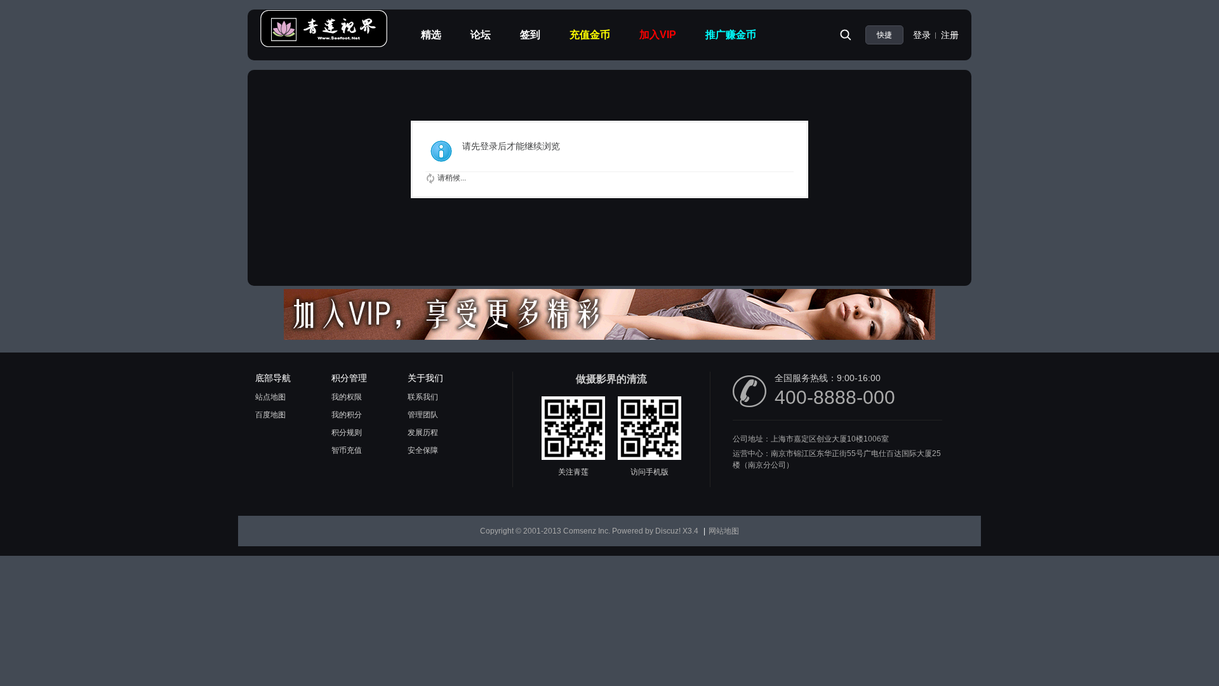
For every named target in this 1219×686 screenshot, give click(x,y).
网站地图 (724, 531)
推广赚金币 (730, 34)
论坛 (480, 34)
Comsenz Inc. (586, 531)
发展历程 (423, 432)
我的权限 (346, 397)
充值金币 (590, 34)
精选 (431, 34)
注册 (950, 35)
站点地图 (270, 397)
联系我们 (423, 397)
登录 (922, 35)
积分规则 (346, 432)
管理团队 (423, 414)
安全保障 (423, 450)
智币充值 (346, 450)
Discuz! (668, 531)
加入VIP (657, 34)
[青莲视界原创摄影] (323, 45)
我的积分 (346, 414)
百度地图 (270, 414)
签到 (530, 34)
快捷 (884, 34)
